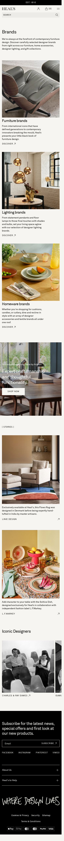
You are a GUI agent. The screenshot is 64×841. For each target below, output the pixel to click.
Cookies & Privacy (20, 815)
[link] (9, 145)
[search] (57, 15)
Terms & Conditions (31, 821)
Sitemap (46, 815)
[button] (48, 743)
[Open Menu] (58, 8)
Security (35, 815)
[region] (31, 2)
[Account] (38, 8)
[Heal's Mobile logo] (8, 8)
